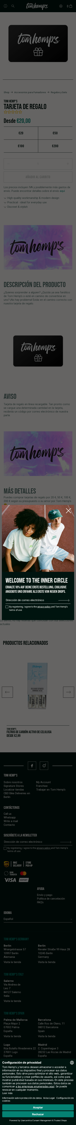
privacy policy (44, 606)
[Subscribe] (63, 600)
